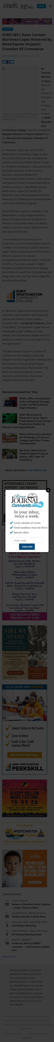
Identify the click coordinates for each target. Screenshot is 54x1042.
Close (48, 490)
